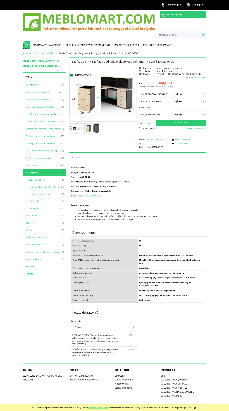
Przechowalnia (122, 383)
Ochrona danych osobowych (83, 379)
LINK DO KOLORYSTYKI (92, 195)
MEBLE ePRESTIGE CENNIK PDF (41, 65)
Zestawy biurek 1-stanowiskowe (40, 136)
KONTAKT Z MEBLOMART (82, 375)
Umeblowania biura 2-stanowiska (41, 121)
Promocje (30, 273)
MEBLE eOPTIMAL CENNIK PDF (41, 60)
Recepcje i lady (32, 172)
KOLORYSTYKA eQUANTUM (174, 379)
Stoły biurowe (32, 165)
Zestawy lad (34, 208)
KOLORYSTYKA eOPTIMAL (173, 383)
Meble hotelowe (33, 259)
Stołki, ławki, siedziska (36, 237)
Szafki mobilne (32, 215)
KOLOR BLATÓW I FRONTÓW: (153, 94)
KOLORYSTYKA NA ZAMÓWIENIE (177, 391)
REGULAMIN (29, 379)
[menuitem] (46, 45)
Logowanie (120, 375)
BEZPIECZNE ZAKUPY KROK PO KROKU (42, 375)
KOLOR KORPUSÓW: (149, 114)
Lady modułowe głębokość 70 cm (44, 187)
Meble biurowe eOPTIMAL (38, 92)
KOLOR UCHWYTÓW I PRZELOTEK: (150, 104)
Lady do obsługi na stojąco (41, 194)
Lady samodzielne (37, 179)
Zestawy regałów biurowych (38, 158)
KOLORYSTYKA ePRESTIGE (173, 387)
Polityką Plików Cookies (98, 407)
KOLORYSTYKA (32, 85)
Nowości (30, 266)
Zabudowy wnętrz (34, 244)
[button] (180, 139)
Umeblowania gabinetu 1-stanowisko (43, 128)
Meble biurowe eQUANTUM (38, 99)
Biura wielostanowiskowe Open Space (43, 150)
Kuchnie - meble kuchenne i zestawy (42, 252)
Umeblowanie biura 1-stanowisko (41, 114)
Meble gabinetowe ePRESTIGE (39, 106)
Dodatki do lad (35, 201)
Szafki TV (30, 222)
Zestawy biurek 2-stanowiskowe (40, 143)
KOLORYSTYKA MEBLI (171, 395)
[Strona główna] (89, 20)
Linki (162, 375)
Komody (30, 230)
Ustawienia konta (123, 387)
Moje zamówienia (123, 379)
